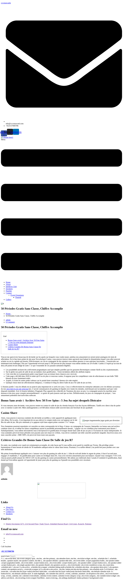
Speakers (9, 289)
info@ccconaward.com (14, 534)
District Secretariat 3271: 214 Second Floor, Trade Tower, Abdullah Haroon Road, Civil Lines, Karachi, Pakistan (48, 524)
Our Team (9, 509)
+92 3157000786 (7, 551)
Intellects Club (11, 287)
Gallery (8, 300)
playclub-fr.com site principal (17, 389)
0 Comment (10, 322)
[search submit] (34, 556)
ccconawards (6, 3)
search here (5, 556)
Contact (9, 293)
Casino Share (13, 345)
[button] (61, 209)
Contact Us (10, 512)
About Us (9, 507)
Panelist (9, 291)
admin (8, 320)
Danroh (18, 297)
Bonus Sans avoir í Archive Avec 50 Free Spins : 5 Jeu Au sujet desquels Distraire (26, 341)
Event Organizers (17, 295)
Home (8, 282)
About (8, 284)
